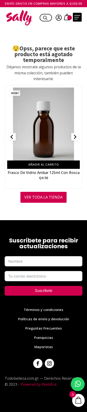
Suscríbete (43, 291)
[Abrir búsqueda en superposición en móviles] (45, 17)
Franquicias (43, 337)
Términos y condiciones (43, 309)
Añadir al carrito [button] (43, 165)
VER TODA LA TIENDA (43, 197)
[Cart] (67, 17)
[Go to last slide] (12, 137)
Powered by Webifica (38, 384)
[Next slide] (75, 137)
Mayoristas (43, 346)
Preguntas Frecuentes (43, 328)
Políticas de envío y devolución (43, 319)
